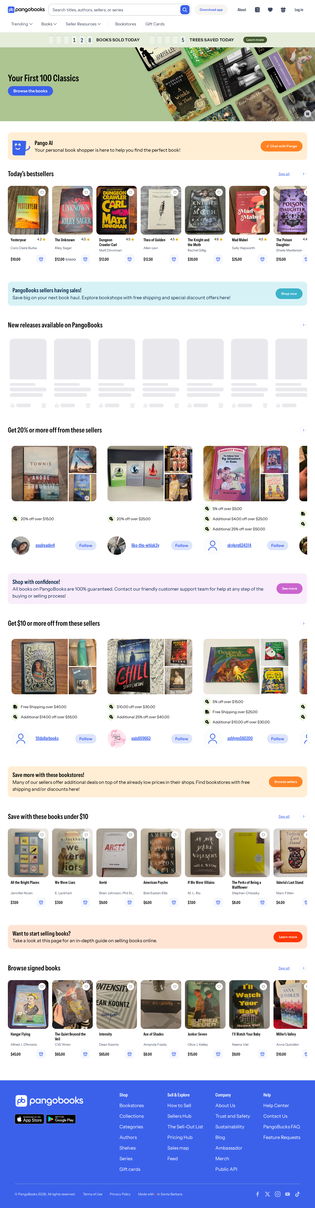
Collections (131, 1116)
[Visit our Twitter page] (267, 1194)
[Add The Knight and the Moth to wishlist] (219, 192)
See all (284, 174)
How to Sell (179, 1105)
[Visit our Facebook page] (257, 1194)
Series (125, 1158)
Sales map (178, 1148)
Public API (226, 1169)
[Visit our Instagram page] (277, 1194)
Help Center (276, 1105)
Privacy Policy (120, 1194)
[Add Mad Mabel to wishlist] (263, 192)
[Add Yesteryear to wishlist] (42, 192)
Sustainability (229, 1126)
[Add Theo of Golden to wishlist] (174, 192)
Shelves (127, 1148)
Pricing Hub (180, 1137)
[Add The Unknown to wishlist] (86, 192)
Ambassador (228, 1148)
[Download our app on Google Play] (61, 1119)
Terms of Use (92, 1194)
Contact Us (275, 1116)
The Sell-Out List (185, 1126)
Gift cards (129, 1169)
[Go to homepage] (26, 9)
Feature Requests (281, 1137)
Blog (220, 1137)
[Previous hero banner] (5, 84)
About (242, 9)
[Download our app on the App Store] (29, 1119)
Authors (128, 1137)
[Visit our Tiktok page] (297, 1194)
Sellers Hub (179, 1116)
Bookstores (125, 23)
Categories (131, 1126)
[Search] (185, 9)
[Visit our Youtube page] (287, 1194)
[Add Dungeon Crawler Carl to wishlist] (130, 192)
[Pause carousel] (307, 114)
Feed (172, 1158)
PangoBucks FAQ (281, 1126)
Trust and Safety (232, 1116)
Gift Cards (155, 23)
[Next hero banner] (310, 84)
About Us (225, 1105)
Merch (222, 1158)
